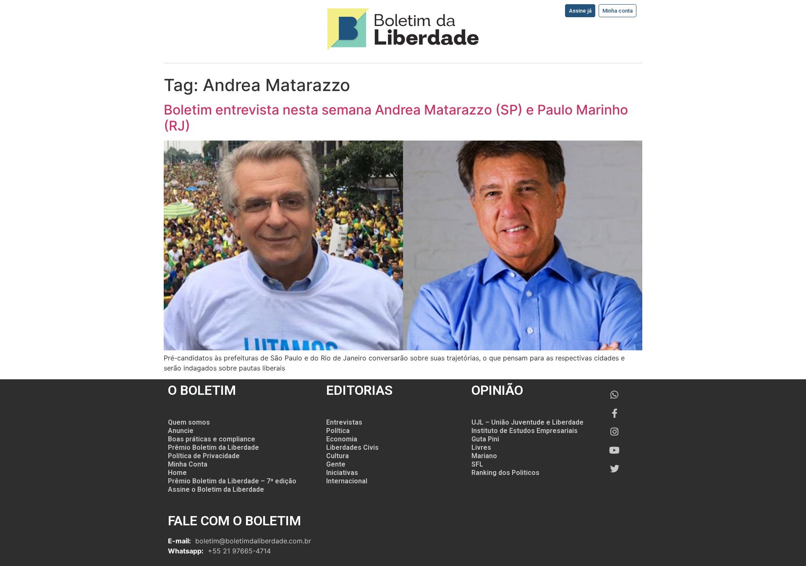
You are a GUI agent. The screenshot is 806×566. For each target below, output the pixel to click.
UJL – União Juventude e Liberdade (527, 422)
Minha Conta (187, 464)
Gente (335, 464)
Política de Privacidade (204, 456)
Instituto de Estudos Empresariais (524, 431)
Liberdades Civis (352, 447)
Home (177, 473)
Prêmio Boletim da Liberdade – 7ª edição (232, 481)
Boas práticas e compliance (211, 439)
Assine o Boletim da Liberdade (216, 489)
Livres (481, 447)
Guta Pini (485, 439)
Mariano (484, 456)
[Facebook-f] (614, 413)
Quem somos (189, 422)
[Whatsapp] (614, 395)
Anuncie (181, 431)
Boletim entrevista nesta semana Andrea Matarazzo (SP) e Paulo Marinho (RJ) (396, 118)
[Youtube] (614, 450)
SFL (477, 464)
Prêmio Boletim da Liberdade (213, 447)
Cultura (337, 456)
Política (338, 431)
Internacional (346, 481)
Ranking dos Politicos (505, 473)
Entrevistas (344, 422)
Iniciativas (342, 473)
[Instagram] (614, 432)
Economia (341, 439)
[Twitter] (614, 468)
